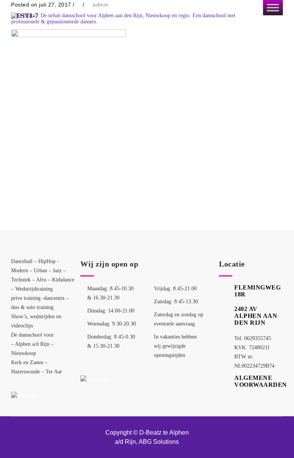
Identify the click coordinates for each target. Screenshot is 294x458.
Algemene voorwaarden (260, 381)
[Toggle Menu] (273, 7)
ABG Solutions (159, 441)
